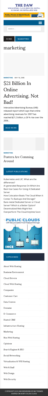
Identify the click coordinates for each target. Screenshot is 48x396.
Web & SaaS (9, 367)
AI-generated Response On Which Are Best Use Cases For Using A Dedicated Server (22, 189)
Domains (8, 308)
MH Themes (38, 391)
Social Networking (12, 355)
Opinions (8, 343)
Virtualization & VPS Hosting (17, 361)
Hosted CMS (9, 320)
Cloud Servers (10, 278)
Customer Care (11, 296)
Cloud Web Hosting (13, 284)
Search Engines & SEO (14, 349)
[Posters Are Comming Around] (24, 148)
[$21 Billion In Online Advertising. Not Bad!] (24, 74)
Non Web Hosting (12, 337)
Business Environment (14, 272)
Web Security (10, 379)
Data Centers (9, 302)
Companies (9, 290)
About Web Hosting (12, 266)
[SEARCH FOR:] (24, 28)
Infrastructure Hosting (14, 326)
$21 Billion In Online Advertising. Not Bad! (21, 92)
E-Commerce (10, 314)
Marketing (8, 331)
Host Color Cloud (29, 393)
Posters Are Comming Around (19, 158)
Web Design (9, 373)
